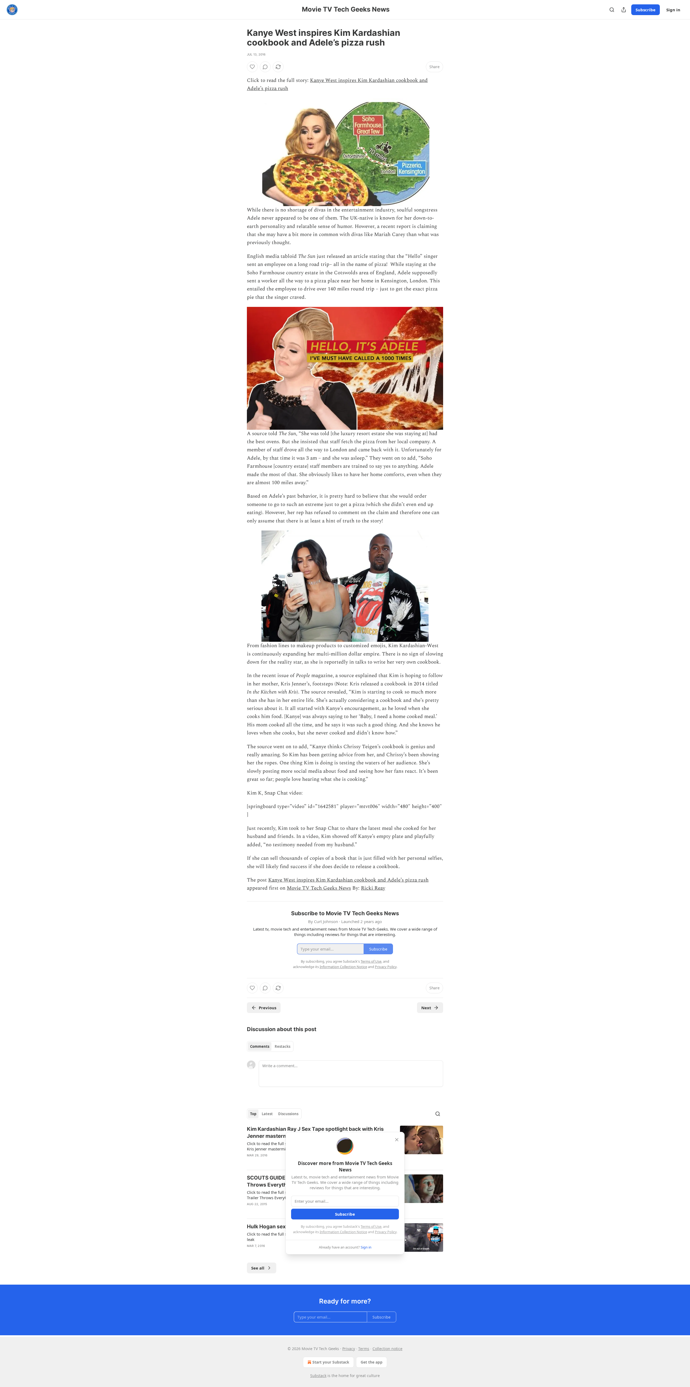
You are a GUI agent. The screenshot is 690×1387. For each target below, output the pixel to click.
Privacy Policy (385, 1231)
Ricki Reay (373, 888)
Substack (318, 1375)
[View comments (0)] (265, 66)
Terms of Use (371, 1226)
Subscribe (646, 9)
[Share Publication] (623, 9)
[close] (396, 1139)
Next (426, 1007)
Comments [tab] (259, 1046)
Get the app (371, 1362)
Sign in (673, 9)
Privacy (348, 1348)
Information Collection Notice (343, 1231)
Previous (267, 1007)
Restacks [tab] (282, 1046)
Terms (363, 1348)
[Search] (611, 9)
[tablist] (270, 1046)
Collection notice (387, 1348)
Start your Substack (330, 1362)
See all (257, 1268)
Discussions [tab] (288, 1113)
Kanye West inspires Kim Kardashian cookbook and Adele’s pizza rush (348, 880)
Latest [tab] (267, 1113)
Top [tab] (253, 1113)
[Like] (252, 66)
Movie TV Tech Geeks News (319, 888)
